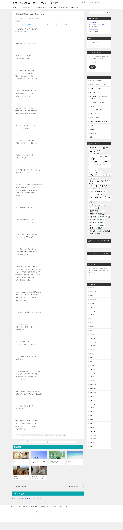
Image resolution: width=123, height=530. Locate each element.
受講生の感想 (93, 133)
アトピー (101, 150)
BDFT (30, 435)
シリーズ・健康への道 (95, 110)
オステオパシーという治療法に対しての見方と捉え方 (100, 97)
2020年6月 (92, 361)
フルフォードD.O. (98, 191)
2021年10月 (93, 299)
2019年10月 (93, 392)
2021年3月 (92, 326)
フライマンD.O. (95, 189)
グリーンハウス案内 (25, 7)
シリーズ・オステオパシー (97, 106)
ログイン (30, 498)
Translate (101, 44)
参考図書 (92, 129)
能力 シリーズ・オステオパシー (21, 462)
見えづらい (93, 225)
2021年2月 (92, 330)
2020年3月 (92, 373)
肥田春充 (101, 214)
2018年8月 (92, 446)
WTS (92, 151)
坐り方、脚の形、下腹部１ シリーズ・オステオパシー (39, 477)
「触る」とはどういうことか (97, 84)
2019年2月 (92, 423)
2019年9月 (92, 396)
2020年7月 (92, 357)
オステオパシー (98, 161)
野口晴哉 (92, 231)
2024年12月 (93, 291)
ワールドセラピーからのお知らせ (98, 121)
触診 (102, 225)
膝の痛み (93, 222)
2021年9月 (92, 303)
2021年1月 (92, 334)
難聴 (99, 231)
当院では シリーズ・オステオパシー (75, 462)
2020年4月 (92, 369)
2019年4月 (92, 415)
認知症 (100, 228)
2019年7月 (92, 404)
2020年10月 (93, 346)
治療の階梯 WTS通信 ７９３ (75, 486)
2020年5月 (92, 365)
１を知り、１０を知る (95, 88)
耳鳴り (102, 210)
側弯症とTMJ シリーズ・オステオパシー (21, 477)
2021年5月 (92, 318)
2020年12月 (93, 338)
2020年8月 (92, 353)
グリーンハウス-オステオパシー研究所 (98, 241)
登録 (92, 67)
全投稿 (91, 125)
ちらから (96, 270)
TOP (25, 506)
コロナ (93, 169)
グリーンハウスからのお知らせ (98, 102)
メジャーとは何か (94, 117)
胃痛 (102, 216)
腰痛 (60, 435)
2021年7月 (92, 311)
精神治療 (51, 435)
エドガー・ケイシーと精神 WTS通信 (39, 462)
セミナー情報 (93, 113)
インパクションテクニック (99, 158)
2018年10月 (93, 439)
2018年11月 (93, 435)
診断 (92, 228)
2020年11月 (93, 342)
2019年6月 (92, 408)
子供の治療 (94, 208)
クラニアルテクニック (99, 165)
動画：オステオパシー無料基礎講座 (68, 7)
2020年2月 (92, 377)
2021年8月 (92, 307)
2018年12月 (93, 431)
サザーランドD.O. (95, 172)
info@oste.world (93, 29)
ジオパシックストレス (100, 175)
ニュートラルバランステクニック (99, 182)
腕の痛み (93, 219)
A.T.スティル (24, 435)
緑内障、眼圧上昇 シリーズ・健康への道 (56, 462)
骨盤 (64, 435)
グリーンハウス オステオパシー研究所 (35, 3)
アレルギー (94, 154)
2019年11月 (93, 388)
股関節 (92, 214)
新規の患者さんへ (41, 7)
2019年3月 (92, 419)
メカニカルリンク (38, 435)
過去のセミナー (94, 137)
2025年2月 (92, 287)
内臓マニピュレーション (98, 205)
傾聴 (46, 435)
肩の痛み (94, 217)
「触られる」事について (96, 80)
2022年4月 (92, 295)
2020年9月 (92, 349)
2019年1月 (92, 427)
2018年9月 (92, 442)
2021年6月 (92, 315)
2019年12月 (93, 384)
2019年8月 (92, 400)
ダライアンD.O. (94, 178)
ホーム (14, 7)
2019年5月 (92, 411)
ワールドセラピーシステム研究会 (98, 253)
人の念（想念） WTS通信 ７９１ (22, 486)
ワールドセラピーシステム (99, 198)
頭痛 (91, 234)
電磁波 (107, 231)
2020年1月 (92, 380)
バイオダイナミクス (98, 186)
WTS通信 (18, 21)
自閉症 (101, 222)
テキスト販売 (52, 7)
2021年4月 (92, 322)
